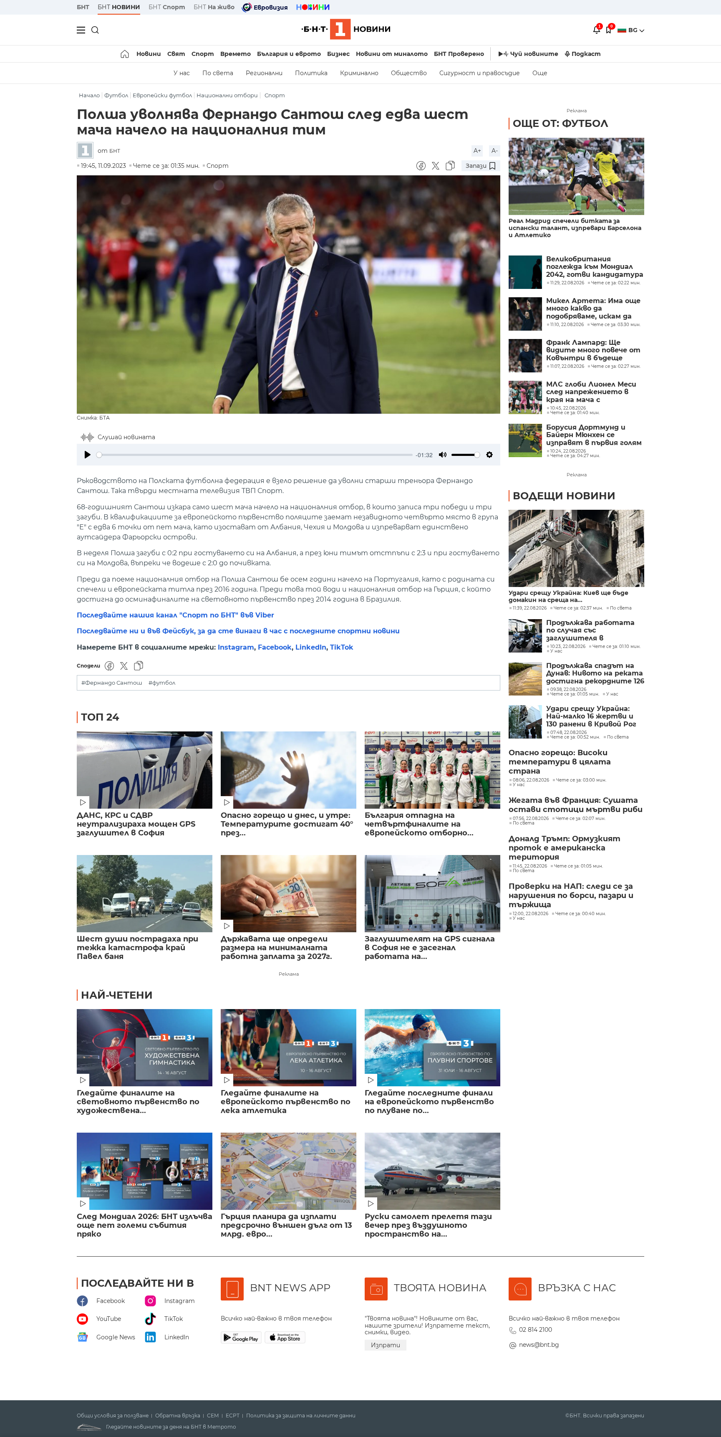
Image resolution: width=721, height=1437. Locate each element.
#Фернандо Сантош (111, 683)
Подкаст (586, 54)
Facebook (275, 647)
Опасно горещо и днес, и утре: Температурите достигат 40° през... (287, 824)
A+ (477, 150)
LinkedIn (310, 647)
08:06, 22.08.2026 (531, 780)
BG (633, 30)
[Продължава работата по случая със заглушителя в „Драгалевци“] (525, 636)
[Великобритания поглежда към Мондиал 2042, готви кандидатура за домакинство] (525, 272)
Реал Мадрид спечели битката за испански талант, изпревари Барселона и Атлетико (575, 228)
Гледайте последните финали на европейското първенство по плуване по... (429, 1102)
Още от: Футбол (560, 123)
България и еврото (289, 54)
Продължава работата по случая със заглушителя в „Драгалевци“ (590, 630)
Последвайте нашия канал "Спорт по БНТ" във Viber (175, 615)
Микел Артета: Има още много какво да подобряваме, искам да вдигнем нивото (593, 308)
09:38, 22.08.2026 (568, 689)
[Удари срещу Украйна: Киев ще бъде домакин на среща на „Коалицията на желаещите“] (576, 548)
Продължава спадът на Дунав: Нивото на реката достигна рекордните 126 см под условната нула (595, 673)
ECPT (232, 1416)
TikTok (341, 647)
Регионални (264, 73)
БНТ (83, 7)
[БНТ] (87, 151)
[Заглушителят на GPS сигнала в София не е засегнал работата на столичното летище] (432, 893)
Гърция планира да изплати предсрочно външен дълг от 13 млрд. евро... (286, 1225)
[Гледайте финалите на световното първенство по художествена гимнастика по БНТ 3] (144, 1047)
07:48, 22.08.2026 (568, 732)
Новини (148, 54)
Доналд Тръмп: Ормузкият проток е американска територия (564, 848)
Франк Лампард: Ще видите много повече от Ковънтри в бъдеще (593, 350)
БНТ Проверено (459, 54)
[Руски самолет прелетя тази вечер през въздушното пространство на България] (432, 1171)
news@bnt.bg (539, 1344)
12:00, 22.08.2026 (530, 913)
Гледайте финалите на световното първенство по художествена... (138, 1102)
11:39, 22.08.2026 (530, 608)
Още (539, 73)
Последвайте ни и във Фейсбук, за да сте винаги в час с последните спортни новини (238, 631)
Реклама (289, 974)
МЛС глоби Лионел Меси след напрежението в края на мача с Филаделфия (591, 392)
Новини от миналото (392, 54)
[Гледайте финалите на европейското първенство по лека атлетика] (288, 1047)
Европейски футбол (162, 95)
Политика (311, 73)
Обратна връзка (177, 1416)
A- (495, 150)
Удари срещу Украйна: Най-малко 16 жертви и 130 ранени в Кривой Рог (591, 716)
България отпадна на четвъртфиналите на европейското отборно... (419, 824)
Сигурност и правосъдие (479, 73)
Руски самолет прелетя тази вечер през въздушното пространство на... (428, 1225)
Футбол (116, 95)
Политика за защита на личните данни (300, 1416)
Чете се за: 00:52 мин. (575, 737)
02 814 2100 (535, 1329)
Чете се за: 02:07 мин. (580, 818)
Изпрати (385, 1345)
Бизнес (338, 54)
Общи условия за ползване (113, 1416)
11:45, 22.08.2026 (530, 866)
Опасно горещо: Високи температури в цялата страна (560, 762)
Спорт (203, 54)
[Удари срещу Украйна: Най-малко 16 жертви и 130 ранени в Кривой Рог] (525, 722)
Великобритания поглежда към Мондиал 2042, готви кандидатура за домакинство (594, 267)
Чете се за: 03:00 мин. (581, 780)
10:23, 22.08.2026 (567, 646)
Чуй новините (534, 54)
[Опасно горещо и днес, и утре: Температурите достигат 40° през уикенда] (288, 770)
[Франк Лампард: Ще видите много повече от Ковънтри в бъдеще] (525, 355)
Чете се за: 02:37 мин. (578, 608)
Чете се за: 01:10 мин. (616, 646)
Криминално (359, 73)
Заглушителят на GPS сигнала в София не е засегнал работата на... (430, 948)
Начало (89, 95)
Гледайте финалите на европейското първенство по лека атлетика (285, 1102)
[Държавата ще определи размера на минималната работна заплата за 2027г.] (288, 893)
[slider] (254, 455)
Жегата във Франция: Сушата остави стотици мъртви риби (576, 805)
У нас (182, 73)
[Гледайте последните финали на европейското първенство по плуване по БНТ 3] (432, 1047)
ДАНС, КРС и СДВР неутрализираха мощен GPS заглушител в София (136, 824)
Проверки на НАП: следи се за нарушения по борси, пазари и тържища (571, 895)
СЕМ (213, 1416)
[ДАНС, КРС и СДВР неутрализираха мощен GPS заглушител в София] (144, 770)
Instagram (236, 647)
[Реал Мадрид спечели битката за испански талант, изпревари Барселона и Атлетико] (576, 176)
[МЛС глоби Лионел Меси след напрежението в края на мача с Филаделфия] (525, 397)
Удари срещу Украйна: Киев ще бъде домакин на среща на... (568, 596)
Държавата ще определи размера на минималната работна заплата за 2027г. (276, 948)
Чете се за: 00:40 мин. (580, 913)
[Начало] (125, 54)
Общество (409, 73)
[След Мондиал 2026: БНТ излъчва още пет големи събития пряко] (144, 1171)
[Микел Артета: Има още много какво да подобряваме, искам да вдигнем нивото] (525, 314)
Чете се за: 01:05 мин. (574, 694)
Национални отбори (227, 95)
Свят (176, 54)
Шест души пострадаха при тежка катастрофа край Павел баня (137, 948)
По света (217, 73)
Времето (235, 54)
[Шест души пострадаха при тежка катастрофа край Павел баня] (144, 893)
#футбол (162, 683)
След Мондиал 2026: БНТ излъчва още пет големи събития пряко (144, 1225)
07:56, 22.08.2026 (531, 818)
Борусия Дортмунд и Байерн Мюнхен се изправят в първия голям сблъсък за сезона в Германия (594, 435)
